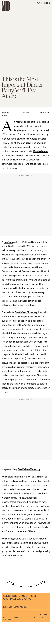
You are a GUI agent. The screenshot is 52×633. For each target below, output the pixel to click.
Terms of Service (39, 618)
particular (26, 143)
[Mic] (6, 6)
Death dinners (40, 151)
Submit (44, 614)
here (44, 493)
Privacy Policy (7, 619)
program (8, 242)
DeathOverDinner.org (26, 312)
